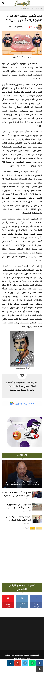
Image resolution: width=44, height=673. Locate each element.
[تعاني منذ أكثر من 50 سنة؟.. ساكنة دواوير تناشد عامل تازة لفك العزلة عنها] (37, 494)
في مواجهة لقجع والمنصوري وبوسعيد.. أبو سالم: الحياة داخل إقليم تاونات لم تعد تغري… (22, 483)
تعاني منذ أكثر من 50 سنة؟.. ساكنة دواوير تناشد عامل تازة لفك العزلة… (16, 494)
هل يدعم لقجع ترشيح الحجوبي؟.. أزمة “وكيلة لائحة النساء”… (17, 518)
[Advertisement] (22, 556)
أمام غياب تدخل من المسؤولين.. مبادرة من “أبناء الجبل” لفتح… (18, 506)
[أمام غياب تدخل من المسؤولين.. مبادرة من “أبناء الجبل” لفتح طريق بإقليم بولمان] (37, 507)
